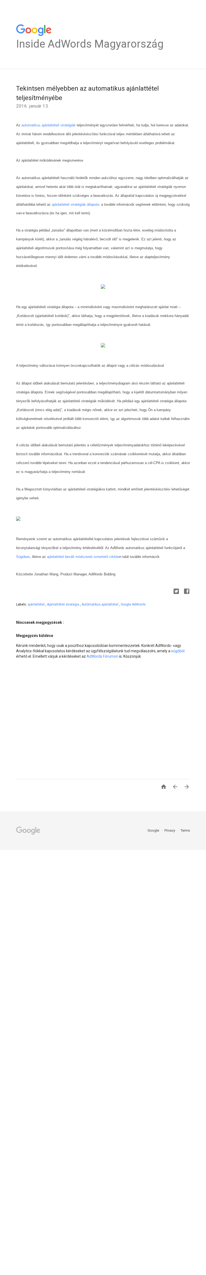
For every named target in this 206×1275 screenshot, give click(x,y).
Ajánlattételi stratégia (63, 604)
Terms (185, 830)
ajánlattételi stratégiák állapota (75, 204)
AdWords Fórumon (102, 656)
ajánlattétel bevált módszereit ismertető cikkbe (83, 557)
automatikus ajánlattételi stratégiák (48, 125)
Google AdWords (133, 604)
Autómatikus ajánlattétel (100, 604)
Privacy (170, 830)
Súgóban (23, 557)
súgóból (178, 651)
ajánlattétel (36, 604)
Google (154, 830)
